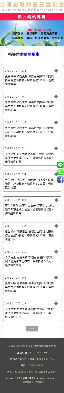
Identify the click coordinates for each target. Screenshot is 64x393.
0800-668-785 (45, 359)
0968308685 (60, 164)
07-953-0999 (35, 365)
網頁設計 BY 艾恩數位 (33, 382)
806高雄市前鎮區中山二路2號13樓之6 (36, 372)
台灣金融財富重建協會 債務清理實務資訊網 (32, 346)
